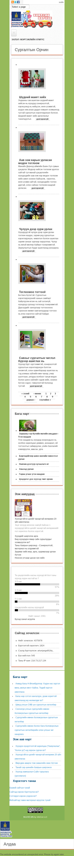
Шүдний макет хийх (32, 97)
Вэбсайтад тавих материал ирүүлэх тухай (29, 800)
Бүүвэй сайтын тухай (19, 788)
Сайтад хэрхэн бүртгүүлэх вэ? (24, 792)
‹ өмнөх (37, 393)
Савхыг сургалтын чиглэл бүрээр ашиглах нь (36, 359)
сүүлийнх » (45, 400)
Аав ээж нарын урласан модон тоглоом (35, 162)
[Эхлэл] (7, 837)
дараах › (31, 400)
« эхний (25, 393)
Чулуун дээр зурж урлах (35, 229)
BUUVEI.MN (28, 817)
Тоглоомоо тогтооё (32, 292)
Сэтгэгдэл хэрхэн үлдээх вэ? (23, 796)
